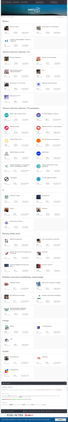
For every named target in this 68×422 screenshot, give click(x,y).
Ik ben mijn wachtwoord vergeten (42, 389)
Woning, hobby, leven (11, 234)
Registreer (10, 387)
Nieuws (5, 21)
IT (3, 190)
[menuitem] (39, 2)
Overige (5, 321)
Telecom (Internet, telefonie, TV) (16, 52)
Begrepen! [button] (60, 419)
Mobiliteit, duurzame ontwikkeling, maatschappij (22, 277)
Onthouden (52, 389)
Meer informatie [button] (46, 419)
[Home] (34, 10)
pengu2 (44, 404)
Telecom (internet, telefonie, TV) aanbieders (20, 108)
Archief (5, 351)
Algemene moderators (17, 399)
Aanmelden (4, 387)
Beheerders (8, 399)
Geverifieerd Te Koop (26, 399)
